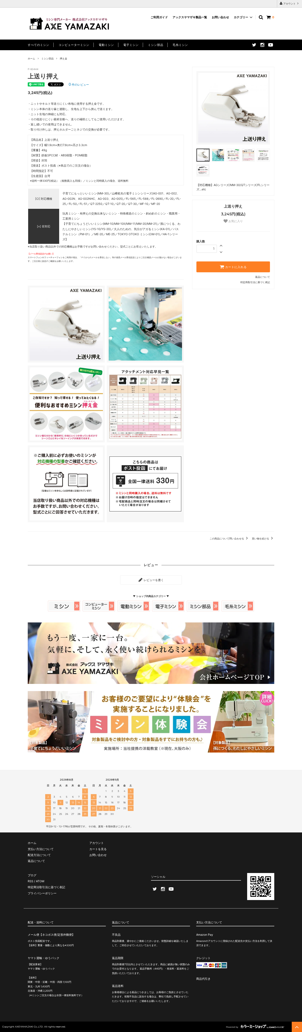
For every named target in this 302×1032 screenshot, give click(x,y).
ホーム (31, 58)
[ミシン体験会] (151, 758)
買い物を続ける (261, 538)
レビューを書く (153, 580)
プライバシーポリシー (42, 893)
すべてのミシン (38, 45)
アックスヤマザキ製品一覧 (190, 17)
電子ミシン (131, 45)
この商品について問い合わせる (227, 538)
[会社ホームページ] (151, 690)
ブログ (32, 875)
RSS (30, 881)
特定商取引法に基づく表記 (255, 282)
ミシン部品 (155, 45)
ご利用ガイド (159, 17)
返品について (262, 276)
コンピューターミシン (74, 45)
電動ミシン (106, 45)
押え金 (63, 58)
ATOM (40, 881)
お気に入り (235, 221)
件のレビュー (79, 84)
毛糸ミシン (180, 45)
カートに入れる (235, 267)
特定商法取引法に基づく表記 (46, 887)
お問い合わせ (220, 17)
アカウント (289, 3)
